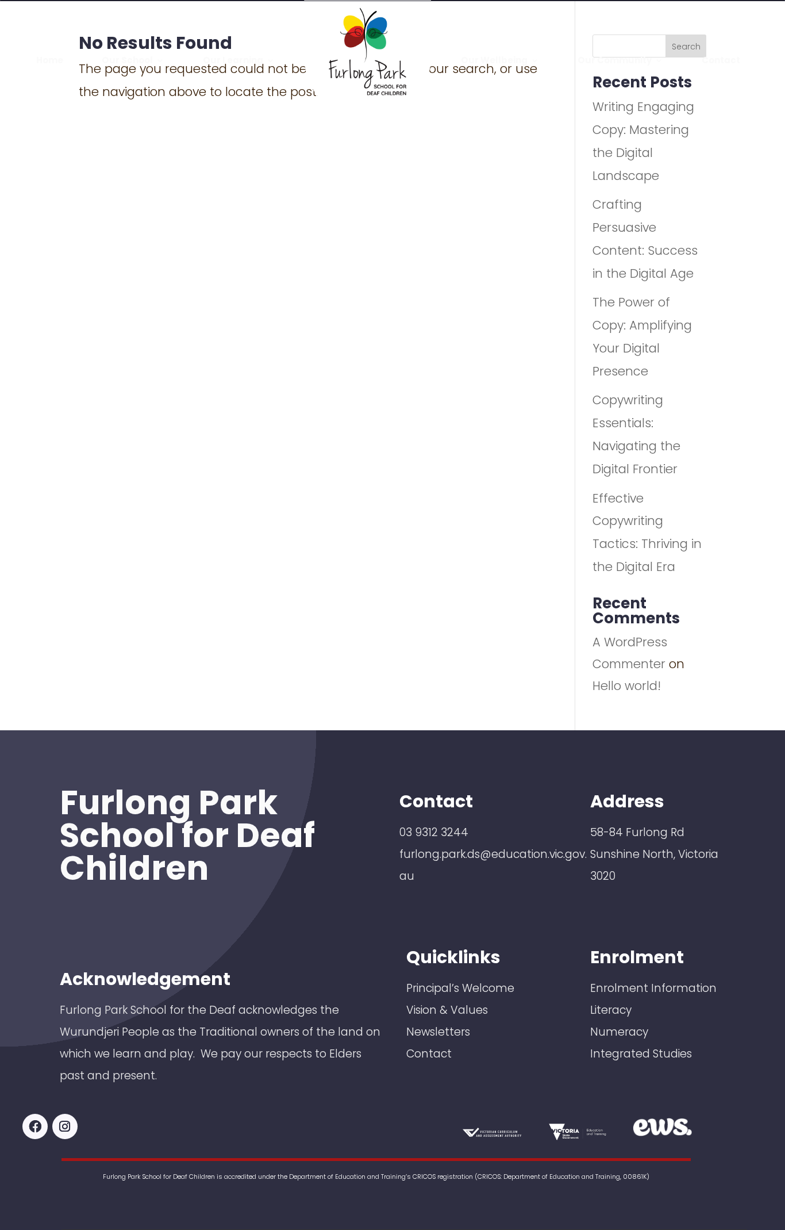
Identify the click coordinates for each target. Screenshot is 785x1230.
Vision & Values (447, 1010)
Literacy (611, 1010)
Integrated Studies (641, 1054)
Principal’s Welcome (460, 988)
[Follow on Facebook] (35, 1126)
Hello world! (626, 685)
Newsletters (438, 1032)
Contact (429, 1054)
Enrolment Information (653, 988)
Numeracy (619, 1032)
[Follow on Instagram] (65, 1126)
